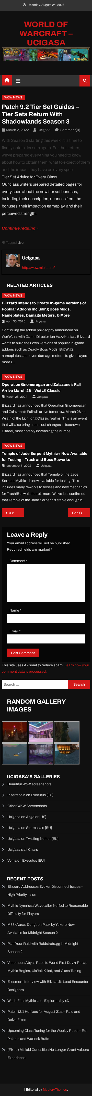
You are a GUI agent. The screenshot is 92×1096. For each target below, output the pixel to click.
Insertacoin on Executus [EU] (30, 795)
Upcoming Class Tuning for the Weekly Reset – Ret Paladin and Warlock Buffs (47, 1035)
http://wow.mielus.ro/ (38, 268)
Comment (18, 561)
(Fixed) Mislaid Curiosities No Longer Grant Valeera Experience (48, 1054)
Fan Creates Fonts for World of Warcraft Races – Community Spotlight (81, 513)
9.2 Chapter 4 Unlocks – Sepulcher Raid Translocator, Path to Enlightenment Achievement (16, 513)
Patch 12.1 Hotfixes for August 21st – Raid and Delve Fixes (43, 1016)
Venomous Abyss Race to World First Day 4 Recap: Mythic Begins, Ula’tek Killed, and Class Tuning (47, 967)
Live (20, 243)
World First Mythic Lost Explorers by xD (38, 1001)
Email (15, 631)
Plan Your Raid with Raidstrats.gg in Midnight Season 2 (42, 948)
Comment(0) (70, 130)
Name (15, 610)
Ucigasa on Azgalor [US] (26, 817)
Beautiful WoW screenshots (29, 784)
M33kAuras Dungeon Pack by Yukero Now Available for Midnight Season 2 (41, 929)
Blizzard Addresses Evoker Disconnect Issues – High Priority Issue (45, 891)
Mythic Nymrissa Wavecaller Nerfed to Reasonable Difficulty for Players (47, 910)
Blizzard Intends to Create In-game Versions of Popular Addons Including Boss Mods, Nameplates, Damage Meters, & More (44, 309)
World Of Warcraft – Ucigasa (46, 33)
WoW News (13, 97)
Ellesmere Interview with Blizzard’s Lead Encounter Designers (47, 986)
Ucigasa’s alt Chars (22, 849)
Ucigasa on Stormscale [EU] (29, 828)
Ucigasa (44, 130)
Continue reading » (20, 228)
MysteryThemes (55, 1089)
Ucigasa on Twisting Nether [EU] (33, 839)
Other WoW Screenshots (27, 806)
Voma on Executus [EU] (26, 860)
